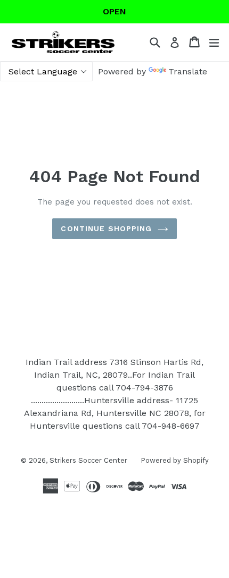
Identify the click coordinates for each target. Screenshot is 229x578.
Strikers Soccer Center (88, 460)
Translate (187, 71)
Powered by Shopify (175, 460)
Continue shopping (106, 228)
